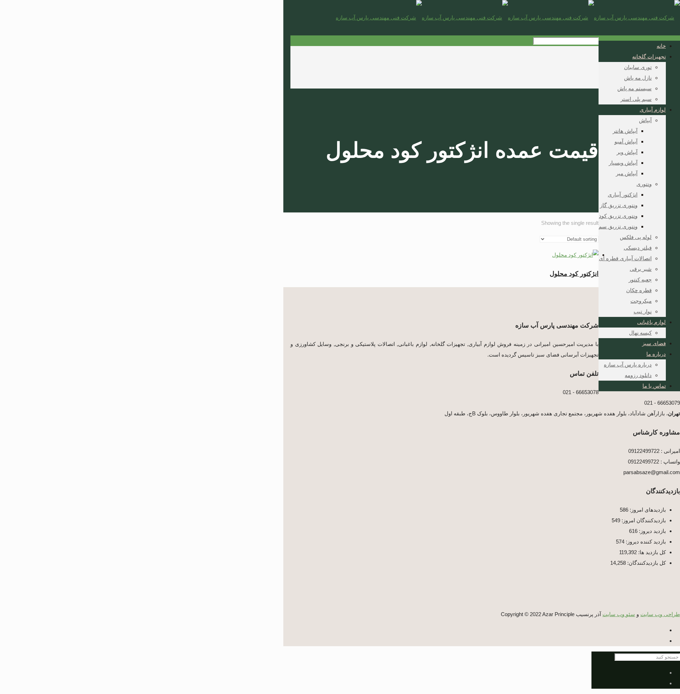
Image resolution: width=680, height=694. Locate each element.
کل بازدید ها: (651, 552)
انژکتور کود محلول (574, 273)
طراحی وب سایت (660, 614)
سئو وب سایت (618, 614)
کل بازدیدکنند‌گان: (646, 563)
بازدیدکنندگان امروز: (643, 520)
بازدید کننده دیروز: (645, 542)
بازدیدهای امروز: (647, 510)
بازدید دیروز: (652, 531)
